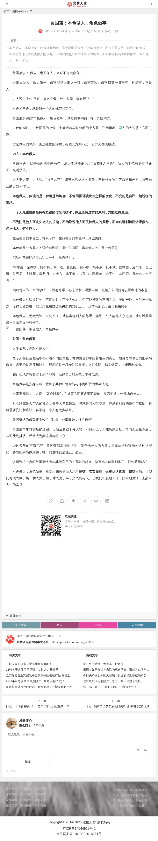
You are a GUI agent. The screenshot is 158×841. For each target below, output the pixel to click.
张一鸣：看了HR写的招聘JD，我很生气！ (110, 687)
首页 (6, 11)
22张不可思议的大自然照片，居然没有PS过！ (35, 681)
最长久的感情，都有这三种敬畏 (103, 663)
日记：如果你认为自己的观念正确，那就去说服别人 (116, 669)
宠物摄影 (26, 788)
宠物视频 (11, 794)
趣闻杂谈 (18, 11)
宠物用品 (11, 805)
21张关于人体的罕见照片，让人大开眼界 (32, 669)
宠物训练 (26, 799)
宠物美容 (40, 799)
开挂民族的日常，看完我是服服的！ (29, 663)
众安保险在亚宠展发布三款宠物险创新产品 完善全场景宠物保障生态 (49, 675)
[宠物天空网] (79, 5)
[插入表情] (138, 750)
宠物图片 (11, 788)
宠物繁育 (26, 805)
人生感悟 (137, 625)
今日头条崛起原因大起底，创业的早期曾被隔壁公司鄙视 (119, 675)
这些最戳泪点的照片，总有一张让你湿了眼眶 (112, 681)
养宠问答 (26, 794)
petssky (31, 635)
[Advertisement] (79, 580)
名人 (59, 625)
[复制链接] (96, 500)
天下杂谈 (20, 625)
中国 (118, 128)
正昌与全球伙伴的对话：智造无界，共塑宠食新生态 (39, 687)
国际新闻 (40, 788)
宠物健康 (11, 799)
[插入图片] (145, 750)
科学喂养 (40, 794)
